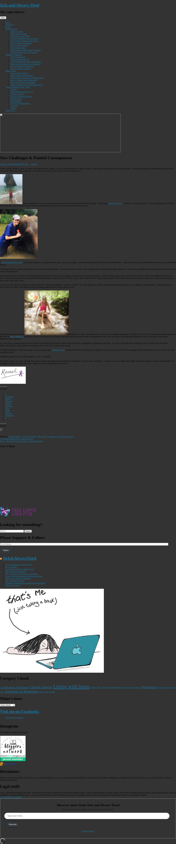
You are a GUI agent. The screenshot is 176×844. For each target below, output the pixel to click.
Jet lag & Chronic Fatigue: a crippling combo (21, 441)
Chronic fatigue (14, 436)
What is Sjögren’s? (18, 57)
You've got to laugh (47, 692)
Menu (3, 18)
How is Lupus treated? (19, 45)
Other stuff (41, 436)
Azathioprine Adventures (14, 687)
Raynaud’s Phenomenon (20, 103)
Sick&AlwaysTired (19, 558)
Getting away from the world (16, 439)
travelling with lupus (65, 436)
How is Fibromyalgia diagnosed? (23, 80)
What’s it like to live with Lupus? (23, 52)
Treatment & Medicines (21, 691)
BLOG (8, 27)
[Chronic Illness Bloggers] (13, 761)
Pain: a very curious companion (18, 578)
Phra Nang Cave (115, 203)
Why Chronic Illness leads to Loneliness (21, 574)
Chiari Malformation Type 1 (21, 92)
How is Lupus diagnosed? (21, 43)
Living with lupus (29, 436)
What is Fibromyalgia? (19, 73)
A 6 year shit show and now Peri (18, 564)
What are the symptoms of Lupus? (24, 41)
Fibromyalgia (10, 71)
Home (7, 22)
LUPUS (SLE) (11, 29)
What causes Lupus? (18, 34)
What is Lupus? (16, 31)
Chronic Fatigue (16, 94)
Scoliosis (14, 106)
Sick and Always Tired (19, 5)
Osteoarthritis (15, 101)
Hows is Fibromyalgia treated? (22, 82)
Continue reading (88, 831)
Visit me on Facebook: (19, 711)
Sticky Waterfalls (17, 336)
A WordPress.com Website (11, 797)
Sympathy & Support (131, 687)
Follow (6, 550)
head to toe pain (58, 350)
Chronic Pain (15, 99)
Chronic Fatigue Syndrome (21, 96)
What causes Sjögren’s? (20, 59)
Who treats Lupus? (18, 48)
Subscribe (13, 824)
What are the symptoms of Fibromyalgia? (27, 78)
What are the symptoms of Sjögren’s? (25, 64)
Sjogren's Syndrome (112, 687)
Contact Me (10, 110)
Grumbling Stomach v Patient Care (19, 569)
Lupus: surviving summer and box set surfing (23, 576)
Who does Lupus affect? (20, 36)
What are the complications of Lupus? (25, 50)
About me (9, 24)
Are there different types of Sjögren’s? (25, 62)
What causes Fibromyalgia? (21, 76)
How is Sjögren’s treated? (20, 69)
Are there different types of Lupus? (24, 38)
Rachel (34, 164)
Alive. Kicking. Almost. (15, 581)
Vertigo (13, 108)
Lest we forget (11, 567)
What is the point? (12, 585)
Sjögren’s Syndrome (13, 55)
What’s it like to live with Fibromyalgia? (26, 85)
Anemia (13, 89)
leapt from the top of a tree (12, 262)
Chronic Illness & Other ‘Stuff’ (18, 87)
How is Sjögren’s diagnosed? (22, 66)
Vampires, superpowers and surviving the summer (25, 583)
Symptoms (51, 436)
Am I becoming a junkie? (15, 571)
